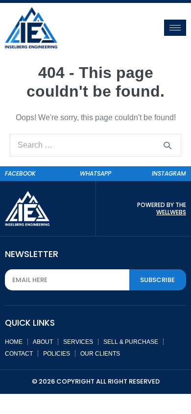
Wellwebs (171, 212)
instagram (169, 173)
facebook (20, 173)
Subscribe (157, 280)
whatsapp (95, 173)
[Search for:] (95, 145)
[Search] (167, 145)
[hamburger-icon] (175, 28)
